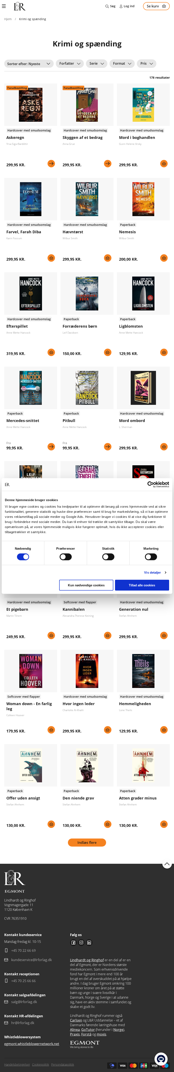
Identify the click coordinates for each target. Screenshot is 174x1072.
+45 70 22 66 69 (23, 950)
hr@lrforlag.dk (22, 1022)
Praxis (75, 1034)
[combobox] (29, 64)
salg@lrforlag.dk (24, 1001)
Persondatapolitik (62, 1064)
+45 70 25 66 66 (23, 980)
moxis (101, 1034)
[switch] (66, 556)
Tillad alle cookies (142, 585)
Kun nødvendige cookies (86, 585)
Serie (94, 63)
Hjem (8, 19)
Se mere (51, 163)
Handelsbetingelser (17, 1064)
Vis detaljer (152, 572)
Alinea (75, 1029)
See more (30, 127)
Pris (143, 63)
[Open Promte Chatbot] (161, 1059)
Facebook (73, 942)
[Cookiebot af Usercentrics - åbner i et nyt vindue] (150, 484)
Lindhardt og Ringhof (87, 960)
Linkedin (89, 942)
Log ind (129, 6)
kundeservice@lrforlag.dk (31, 959)
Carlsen (76, 1020)
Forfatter (66, 63)
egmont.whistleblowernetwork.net (31, 1043)
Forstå (86, 1034)
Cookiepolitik (40, 1064)
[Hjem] (20, 6)
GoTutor (88, 1029)
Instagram (81, 942)
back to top (167, 864)
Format (119, 63)
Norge (118, 1029)
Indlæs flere (87, 842)
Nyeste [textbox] (34, 63)
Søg (112, 6)
